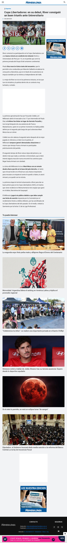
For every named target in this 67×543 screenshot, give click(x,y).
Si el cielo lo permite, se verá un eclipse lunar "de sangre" (25, 409)
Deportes (8, 8)
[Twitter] (62, 527)
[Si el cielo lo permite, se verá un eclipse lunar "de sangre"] (33, 391)
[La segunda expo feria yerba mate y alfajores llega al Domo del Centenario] (33, 234)
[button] (4, 2)
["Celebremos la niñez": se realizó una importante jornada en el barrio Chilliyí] (33, 313)
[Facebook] (54, 527)
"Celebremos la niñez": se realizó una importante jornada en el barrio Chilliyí (33, 331)
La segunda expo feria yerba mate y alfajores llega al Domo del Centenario (32, 252)
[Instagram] (58, 527)
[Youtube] (58, 531)
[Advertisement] (24, 101)
